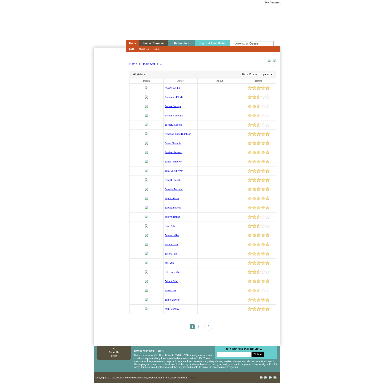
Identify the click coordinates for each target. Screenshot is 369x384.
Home (107, 27)
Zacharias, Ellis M (174, 97)
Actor (180, 81)
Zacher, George (173, 106)
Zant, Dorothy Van (174, 171)
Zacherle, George (174, 115)
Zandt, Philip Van (173, 161)
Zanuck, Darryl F (173, 180)
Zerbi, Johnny (172, 309)
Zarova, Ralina (172, 217)
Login (193, 377)
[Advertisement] (109, 116)
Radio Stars (181, 42)
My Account (273, 2)
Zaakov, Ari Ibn (172, 88)
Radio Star (148, 63)
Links (157, 49)
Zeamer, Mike (172, 235)
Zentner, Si (170, 290)
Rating (258, 81)
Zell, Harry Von (172, 272)
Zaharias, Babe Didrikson (178, 134)
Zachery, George (173, 125)
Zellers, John (171, 281)
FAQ (131, 49)
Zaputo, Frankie (173, 207)
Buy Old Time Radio (212, 42)
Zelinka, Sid (171, 253)
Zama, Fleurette (173, 143)
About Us (144, 49)
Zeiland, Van (171, 244)
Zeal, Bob (170, 226)
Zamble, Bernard (173, 152)
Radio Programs (153, 42)
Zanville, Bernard (174, 189)
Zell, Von (169, 263)
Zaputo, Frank (172, 198)
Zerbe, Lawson (172, 299)
